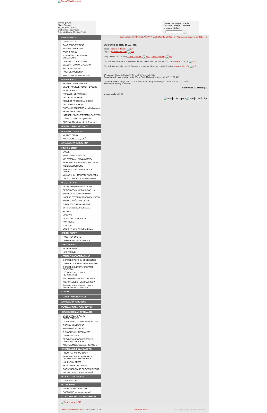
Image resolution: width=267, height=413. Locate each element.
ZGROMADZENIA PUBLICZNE (76, 208)
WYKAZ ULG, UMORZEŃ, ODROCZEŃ (80, 175)
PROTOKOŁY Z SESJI (73, 104)
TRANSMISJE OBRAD (73, 111)
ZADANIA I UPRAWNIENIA (75, 83)
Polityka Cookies (141, 410)
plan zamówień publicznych (76, 307)
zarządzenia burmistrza (74, 143)
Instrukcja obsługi (171, 28)
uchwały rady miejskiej (74, 126)
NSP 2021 (67, 225)
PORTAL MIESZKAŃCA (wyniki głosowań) (81, 108)
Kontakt (186, 26)
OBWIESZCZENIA (71, 336)
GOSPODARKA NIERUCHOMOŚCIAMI (80, 322)
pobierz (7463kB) (119, 51)
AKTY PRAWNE (70, 248)
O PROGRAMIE (70, 381)
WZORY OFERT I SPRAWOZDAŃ (78, 373)
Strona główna (64, 23)
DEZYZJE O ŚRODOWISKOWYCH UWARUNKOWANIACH (78, 340)
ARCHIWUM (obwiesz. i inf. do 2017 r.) (80, 345)
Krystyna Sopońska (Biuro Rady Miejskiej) (135, 77)
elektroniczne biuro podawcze (79, 396)
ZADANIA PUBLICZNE (73, 49)
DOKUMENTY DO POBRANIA (76, 240)
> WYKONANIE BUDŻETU (163, 37)
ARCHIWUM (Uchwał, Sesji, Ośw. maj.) (80, 122)
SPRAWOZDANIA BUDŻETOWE (77, 159)
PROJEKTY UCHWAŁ (72, 97)
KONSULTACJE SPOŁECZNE (76, 75)
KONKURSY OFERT (72, 362)
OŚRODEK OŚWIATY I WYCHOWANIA (80, 263)
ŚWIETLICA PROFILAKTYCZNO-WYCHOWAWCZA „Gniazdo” (78, 286)
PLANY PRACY (70, 90)
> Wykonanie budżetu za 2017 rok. (191, 37)
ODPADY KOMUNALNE (73, 325)
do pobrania (68, 385)
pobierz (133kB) (180, 61)
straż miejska (69, 244)
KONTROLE (68, 222)
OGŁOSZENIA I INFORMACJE (76, 332)
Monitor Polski (79, 32)
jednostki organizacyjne (75, 256)
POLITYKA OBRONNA (73, 72)
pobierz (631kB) (181, 66)
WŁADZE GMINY (70, 135)
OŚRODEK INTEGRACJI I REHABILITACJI (74, 274)
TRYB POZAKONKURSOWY (76, 366)
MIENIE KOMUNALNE (73, 166)
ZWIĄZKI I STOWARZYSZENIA (77, 65)
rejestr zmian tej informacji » (194, 88)
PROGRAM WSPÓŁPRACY (75, 353)
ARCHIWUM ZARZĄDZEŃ (74, 139)
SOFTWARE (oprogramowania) (77, 392)
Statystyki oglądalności (68, 30)
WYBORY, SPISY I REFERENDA (78, 229)
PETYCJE (67, 211)
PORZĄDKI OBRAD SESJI (75, 94)
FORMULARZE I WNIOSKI (75, 389)
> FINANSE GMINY (142, 37)
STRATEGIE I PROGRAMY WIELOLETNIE (75, 57)
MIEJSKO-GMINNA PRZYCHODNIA (79, 278)
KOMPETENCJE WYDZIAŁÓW (76, 194)
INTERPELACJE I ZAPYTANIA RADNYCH (81, 115)
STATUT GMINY (70, 52)
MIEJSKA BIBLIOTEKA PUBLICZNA (79, 282)
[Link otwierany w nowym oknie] (69, 10)
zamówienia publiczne (73, 302)
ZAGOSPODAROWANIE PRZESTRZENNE (74, 317)
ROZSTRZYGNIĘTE (72, 237)
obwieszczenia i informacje (76, 312)
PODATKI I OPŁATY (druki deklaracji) (79, 179)
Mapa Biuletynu (65, 25)
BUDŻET (67, 152)
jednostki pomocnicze (74, 297)
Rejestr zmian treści (66, 27)
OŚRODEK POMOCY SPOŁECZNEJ (79, 260)
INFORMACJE (69, 252)
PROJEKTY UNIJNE (72, 68)
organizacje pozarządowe (76, 349)
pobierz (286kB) (158, 56)
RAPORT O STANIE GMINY (75, 61)
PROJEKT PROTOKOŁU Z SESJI (78, 101)
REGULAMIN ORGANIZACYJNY (77, 187)
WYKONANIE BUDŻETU (74, 155)
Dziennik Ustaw (65, 32)
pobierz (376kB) (135, 56)
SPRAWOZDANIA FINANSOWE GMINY (80, 162)
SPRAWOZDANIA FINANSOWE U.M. (79, 190)
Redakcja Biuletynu (172, 26)
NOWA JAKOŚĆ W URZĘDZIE (76, 201)
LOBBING (67, 215)
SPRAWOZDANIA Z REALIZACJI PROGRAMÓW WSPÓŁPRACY (77, 357)
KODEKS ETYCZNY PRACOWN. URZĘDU (82, 197)
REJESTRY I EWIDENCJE (75, 218)
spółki (65, 292)
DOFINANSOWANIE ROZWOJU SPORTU (81, 369)
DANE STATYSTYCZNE (73, 45)
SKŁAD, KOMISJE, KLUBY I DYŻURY (80, 87)
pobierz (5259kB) (118, 49)
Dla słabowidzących (172, 23)
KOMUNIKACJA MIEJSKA (74, 329)
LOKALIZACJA (69, 41)
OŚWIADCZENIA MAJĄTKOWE (77, 119)
